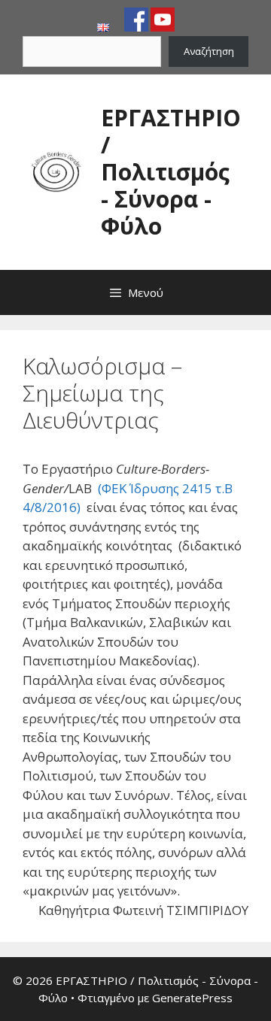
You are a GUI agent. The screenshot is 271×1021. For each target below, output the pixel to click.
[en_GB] (103, 28)
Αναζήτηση (209, 51)
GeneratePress (192, 997)
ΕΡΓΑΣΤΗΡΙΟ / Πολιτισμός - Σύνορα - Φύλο (171, 171)
